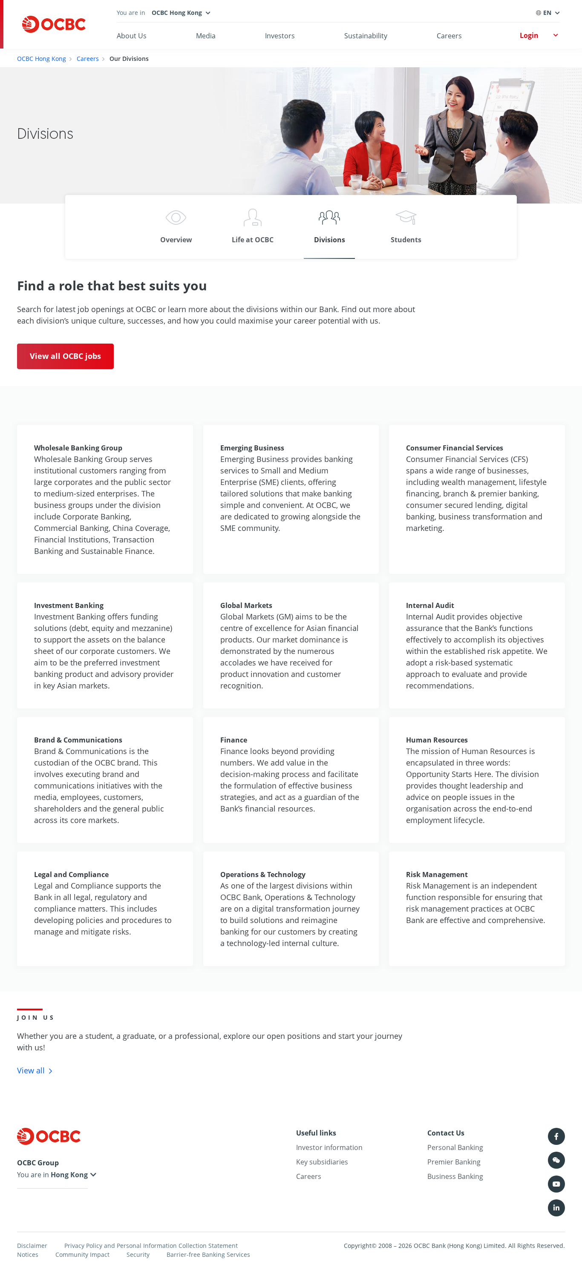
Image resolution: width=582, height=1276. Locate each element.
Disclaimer (32, 1246)
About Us (132, 35)
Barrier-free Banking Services (208, 1254)
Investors (280, 35)
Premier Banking (454, 1162)
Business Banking (455, 1176)
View (31, 1070)
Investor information (329, 1147)
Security (138, 1254)
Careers (449, 35)
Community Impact (82, 1254)
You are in (34, 1174)
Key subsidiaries (322, 1162)
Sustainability (365, 35)
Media (206, 35)
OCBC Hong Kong (41, 58)
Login (529, 35)
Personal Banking (455, 1147)
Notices (27, 1254)
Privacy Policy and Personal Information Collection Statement (151, 1246)
